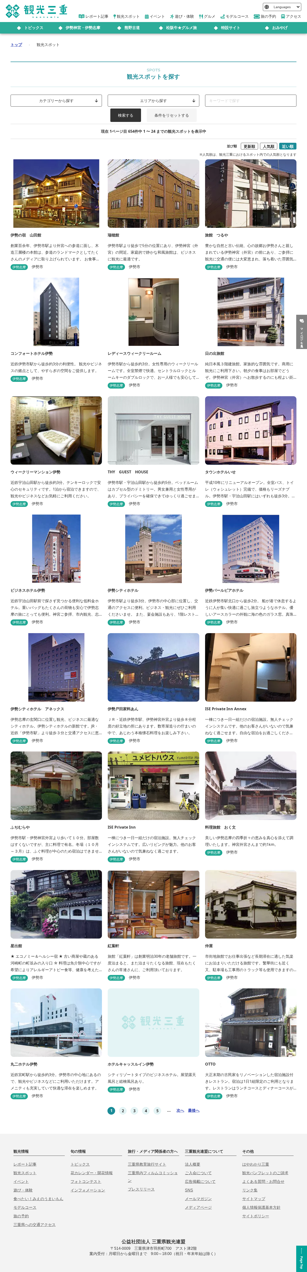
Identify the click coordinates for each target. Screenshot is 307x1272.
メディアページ (198, 1207)
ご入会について (198, 1173)
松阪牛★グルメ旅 (181, 28)
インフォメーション (88, 1190)
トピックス (33, 28)
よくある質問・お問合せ (263, 1182)
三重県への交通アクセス (34, 1225)
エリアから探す (153, 100)
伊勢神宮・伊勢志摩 (83, 28)
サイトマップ (253, 1199)
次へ (180, 1110)
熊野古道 (132, 28)
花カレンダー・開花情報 (92, 1173)
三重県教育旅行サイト (147, 1164)
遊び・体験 (23, 1190)
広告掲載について (200, 1182)
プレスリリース (141, 1189)
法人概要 (192, 1164)
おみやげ (280, 28)
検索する (125, 115)
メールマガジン (198, 1199)
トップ (16, 44)
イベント (21, 1182)
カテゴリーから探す (56, 100)
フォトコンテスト (86, 1182)
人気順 (268, 146)
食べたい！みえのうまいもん (38, 1199)
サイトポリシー (255, 1216)
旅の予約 (21, 1216)
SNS (189, 1190)
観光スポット (24, 1173)
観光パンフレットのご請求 (265, 1173)
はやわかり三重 (255, 1164)
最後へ (194, 1110)
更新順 (249, 146)
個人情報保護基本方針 (261, 1207)
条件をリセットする (171, 115)
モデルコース (24, 1207)
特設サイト (230, 28)
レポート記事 (24, 1164)
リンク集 (250, 1190)
